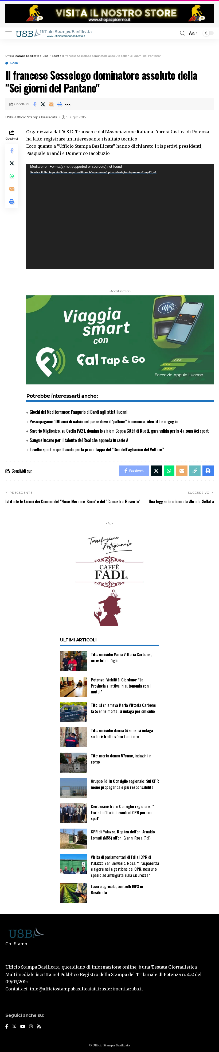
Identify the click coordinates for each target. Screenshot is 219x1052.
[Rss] (39, 1027)
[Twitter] (14, 1027)
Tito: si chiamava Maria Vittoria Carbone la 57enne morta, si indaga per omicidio (123, 708)
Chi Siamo (16, 943)
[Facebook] (6, 1027)
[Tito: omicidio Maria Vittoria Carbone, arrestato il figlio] (73, 661)
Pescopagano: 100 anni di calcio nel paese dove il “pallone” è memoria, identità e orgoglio (104, 421)
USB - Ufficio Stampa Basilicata (31, 117)
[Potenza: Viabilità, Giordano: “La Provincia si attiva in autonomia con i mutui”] (73, 687)
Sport (15, 63)
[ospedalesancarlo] (109, 42)
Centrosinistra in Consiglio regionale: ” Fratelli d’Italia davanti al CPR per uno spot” (122, 812)
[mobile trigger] (9, 33)
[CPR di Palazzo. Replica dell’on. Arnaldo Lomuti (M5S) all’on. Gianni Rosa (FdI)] (73, 839)
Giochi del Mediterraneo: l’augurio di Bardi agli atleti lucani (78, 412)
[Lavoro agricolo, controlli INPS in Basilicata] (73, 893)
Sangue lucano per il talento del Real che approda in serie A (79, 440)
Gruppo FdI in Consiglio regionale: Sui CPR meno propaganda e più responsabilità (125, 784)
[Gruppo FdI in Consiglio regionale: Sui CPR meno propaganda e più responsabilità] (73, 788)
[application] (120, 216)
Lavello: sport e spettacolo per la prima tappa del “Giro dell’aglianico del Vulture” (97, 449)
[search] (182, 33)
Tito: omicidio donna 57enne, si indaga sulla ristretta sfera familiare (122, 733)
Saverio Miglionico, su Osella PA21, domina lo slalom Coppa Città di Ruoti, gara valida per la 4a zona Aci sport (119, 431)
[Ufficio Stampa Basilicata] (53, 33)
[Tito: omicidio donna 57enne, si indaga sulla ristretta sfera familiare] (73, 737)
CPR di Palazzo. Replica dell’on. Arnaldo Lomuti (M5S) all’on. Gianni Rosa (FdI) (123, 835)
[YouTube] (22, 1027)
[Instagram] (31, 1027)
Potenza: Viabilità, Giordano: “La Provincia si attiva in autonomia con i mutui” (120, 685)
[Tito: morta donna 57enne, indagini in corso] (73, 763)
